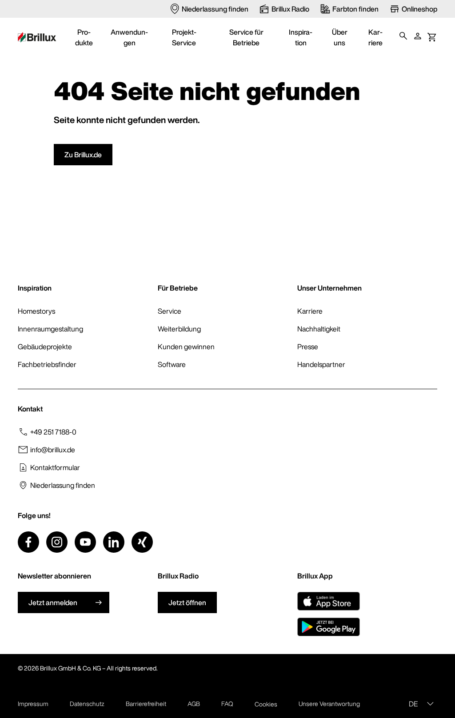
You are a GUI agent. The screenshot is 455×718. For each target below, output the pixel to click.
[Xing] (142, 542)
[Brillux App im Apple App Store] (328, 601)
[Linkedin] (113, 542)
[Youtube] (85, 542)
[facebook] (28, 542)
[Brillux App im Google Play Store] (328, 627)
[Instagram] (57, 542)
